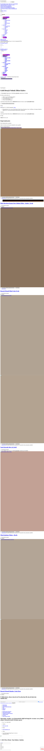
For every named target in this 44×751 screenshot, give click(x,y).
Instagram (4, 36)
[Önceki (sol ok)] (1, 747)
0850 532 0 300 (3, 39)
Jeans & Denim (7, 63)
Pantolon (6, 26)
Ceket (6, 31)
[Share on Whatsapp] (2, 106)
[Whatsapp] (2, 44)
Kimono (6, 32)
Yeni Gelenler (5, 18)
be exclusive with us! (4, 43)
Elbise (4, 35)
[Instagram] (1, 44)
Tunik (6, 22)
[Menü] (1, 9)
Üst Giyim (4, 19)
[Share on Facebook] (0, 106)
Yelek (6, 33)
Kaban (6, 30)
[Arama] (1, 11)
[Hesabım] (3, 11)
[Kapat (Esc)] (1, 746)
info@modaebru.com (4, 40)
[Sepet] (1, 12)
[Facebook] (0, 44)
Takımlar (4, 34)
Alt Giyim (4, 62)
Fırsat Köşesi (5, 37)
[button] (3, 288)
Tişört (6, 21)
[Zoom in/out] (2, 746)
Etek (5, 27)
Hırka (6, 24)
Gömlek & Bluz (7, 20)
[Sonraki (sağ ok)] (2, 747)
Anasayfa (2, 76)
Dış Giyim (4, 28)
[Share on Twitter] (1, 106)
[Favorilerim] (1, 46)
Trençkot (6, 29)
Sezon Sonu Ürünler (6, 17)
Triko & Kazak (7, 23)
